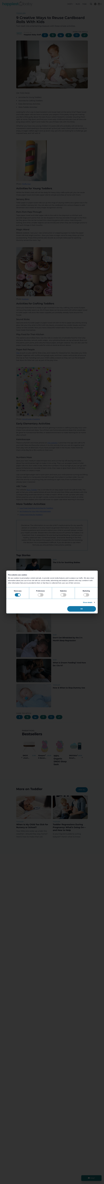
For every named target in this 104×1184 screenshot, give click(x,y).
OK (81, 609)
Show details (87, 602)
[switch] (40, 594)
